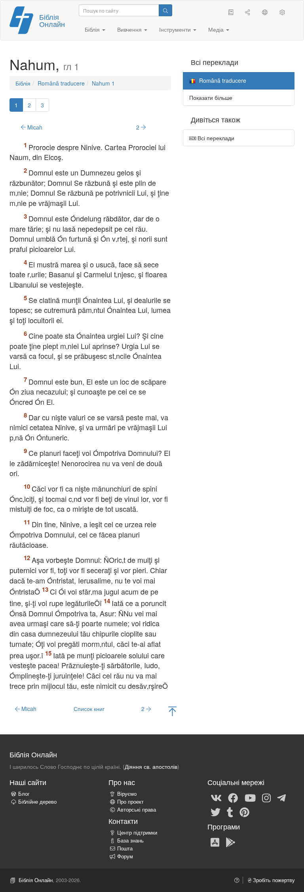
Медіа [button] (216, 29)
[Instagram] (266, 797)
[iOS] (215, 842)
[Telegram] (281, 797)
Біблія (22, 83)
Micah (34, 127)
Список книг (89, 709)
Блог (24, 793)
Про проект (130, 801)
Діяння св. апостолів (151, 766)
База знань (130, 840)
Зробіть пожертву (273, 880)
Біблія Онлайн (52, 20)
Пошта (125, 848)
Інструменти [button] (175, 29)
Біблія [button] (93, 29)
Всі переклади (215, 138)
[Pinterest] (244, 811)
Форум (125, 856)
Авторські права (136, 809)
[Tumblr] (230, 811)
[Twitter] (215, 811)
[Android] (231, 842)
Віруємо (127, 793)
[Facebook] (233, 797)
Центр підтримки (137, 832)
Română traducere (61, 83)
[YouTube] (250, 797)
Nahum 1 (103, 83)
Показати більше (210, 97)
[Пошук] (165, 10)
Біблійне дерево (37, 801)
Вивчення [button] (130, 29)
